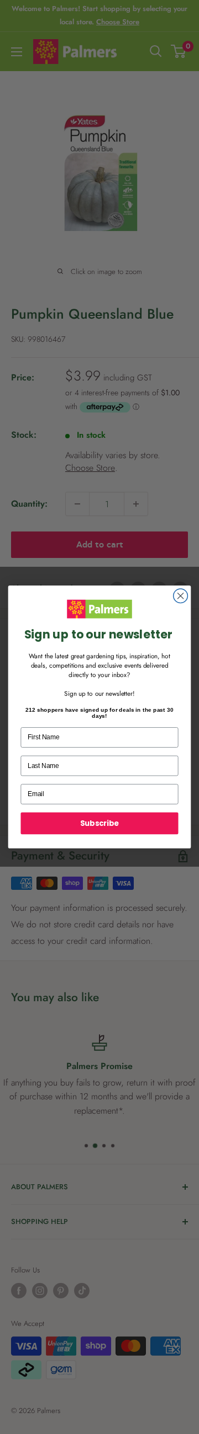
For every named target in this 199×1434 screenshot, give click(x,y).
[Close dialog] (181, 596)
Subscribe (99, 823)
